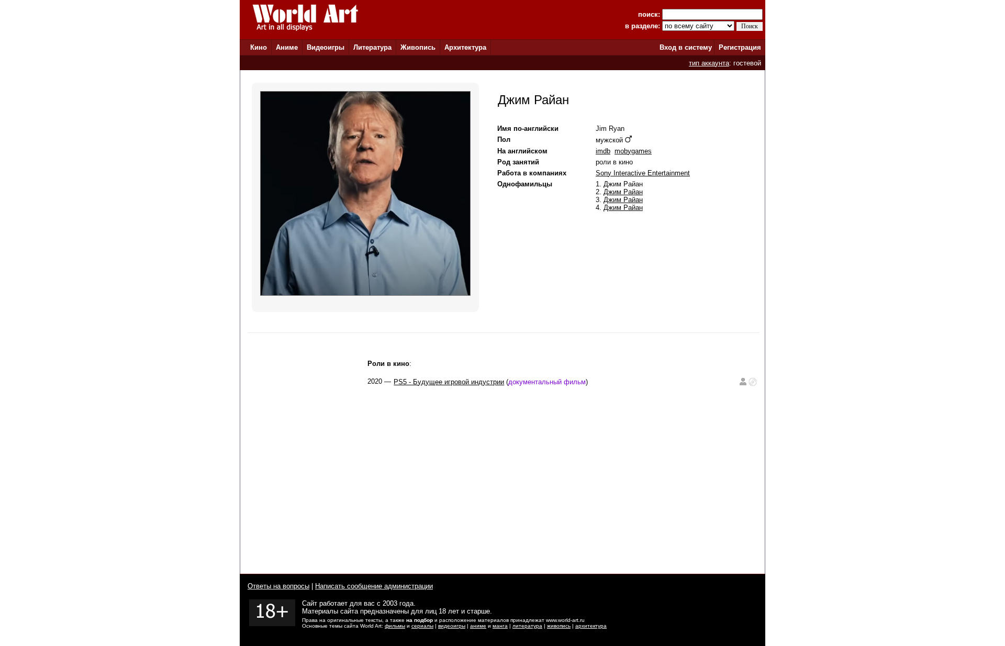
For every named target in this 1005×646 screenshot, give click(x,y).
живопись (559, 626)
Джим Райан (623, 192)
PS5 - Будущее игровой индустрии (449, 382)
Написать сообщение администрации (374, 586)
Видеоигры (325, 47)
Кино (258, 47)
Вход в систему (686, 47)
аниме (478, 626)
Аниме (287, 47)
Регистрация (740, 47)
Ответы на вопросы (278, 586)
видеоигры (451, 626)
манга (500, 626)
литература (527, 626)
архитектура (591, 626)
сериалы (422, 626)
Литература (372, 47)
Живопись (418, 47)
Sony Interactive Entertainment (643, 173)
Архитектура (465, 47)
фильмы (395, 626)
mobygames (633, 151)
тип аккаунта (709, 63)
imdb (603, 151)
